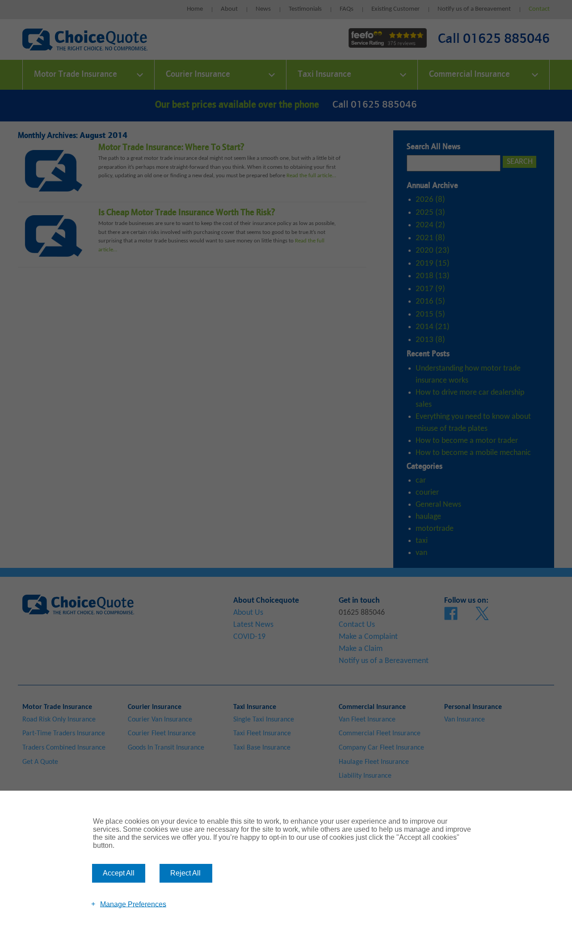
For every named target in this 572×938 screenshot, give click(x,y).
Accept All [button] (119, 873)
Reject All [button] (185, 873)
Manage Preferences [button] (133, 904)
